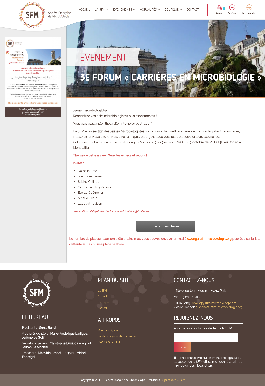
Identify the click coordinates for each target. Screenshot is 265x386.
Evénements (122, 9)
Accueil (84, 9)
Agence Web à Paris (173, 380)
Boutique (172, 9)
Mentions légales (108, 330)
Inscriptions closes (165, 226)
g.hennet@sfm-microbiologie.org (219, 307)
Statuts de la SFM (109, 342)
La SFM (100, 9)
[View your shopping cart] (219, 8)
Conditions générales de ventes (117, 336)
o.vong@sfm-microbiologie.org (209, 239)
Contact (193, 9)
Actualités (148, 9)
